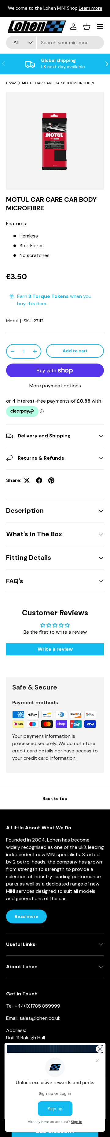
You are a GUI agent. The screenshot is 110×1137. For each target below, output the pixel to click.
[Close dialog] (100, 1049)
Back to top (55, 798)
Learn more (90, 8)
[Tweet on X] (27, 480)
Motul (12, 321)
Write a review (55, 649)
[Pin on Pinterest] (51, 480)
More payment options (55, 385)
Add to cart (75, 350)
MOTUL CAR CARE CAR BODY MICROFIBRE (58, 83)
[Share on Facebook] (39, 480)
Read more (26, 916)
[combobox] (55, 42)
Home (11, 83)
